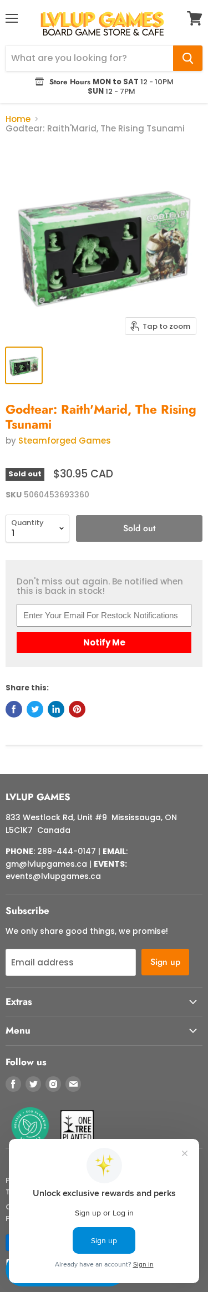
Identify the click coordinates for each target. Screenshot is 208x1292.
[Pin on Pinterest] (77, 709)
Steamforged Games (64, 440)
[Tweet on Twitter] (35, 709)
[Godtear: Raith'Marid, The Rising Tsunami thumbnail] (24, 365)
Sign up (165, 961)
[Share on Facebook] (14, 709)
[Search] (187, 58)
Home (18, 119)
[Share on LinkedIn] (56, 709)
